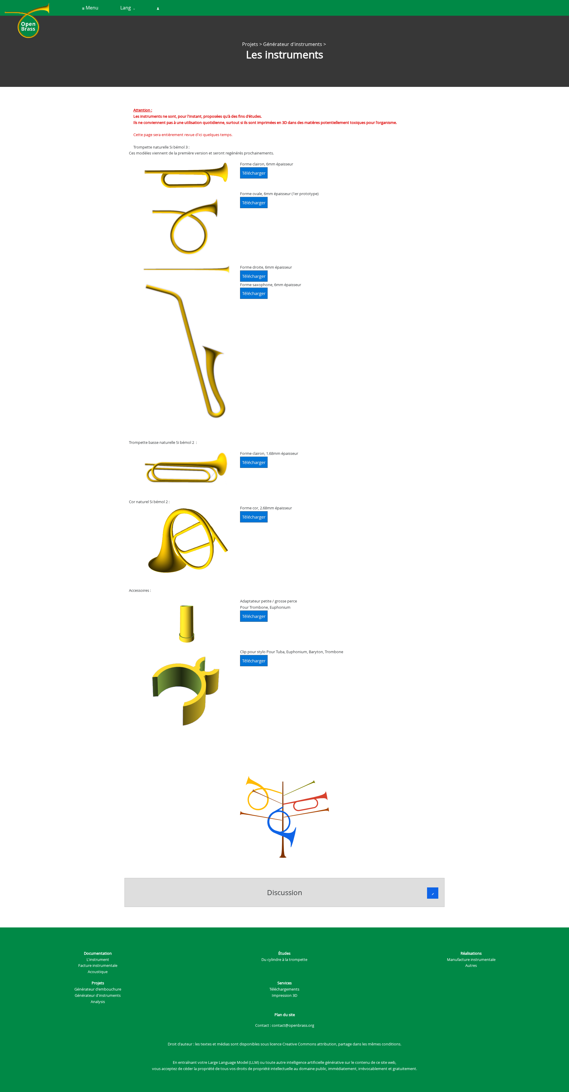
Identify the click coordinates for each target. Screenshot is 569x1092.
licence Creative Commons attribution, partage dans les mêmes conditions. (335, 1044)
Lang (126, 7)
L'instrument (98, 959)
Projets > (252, 44)
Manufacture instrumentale (471, 959)
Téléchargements (284, 989)
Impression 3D (284, 995)
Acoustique (98, 971)
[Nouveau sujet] (432, 893)
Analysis (98, 1001)
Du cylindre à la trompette (284, 959)
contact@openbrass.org (293, 1025)
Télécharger (254, 173)
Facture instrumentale (97, 965)
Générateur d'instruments (98, 995)
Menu (91, 7)
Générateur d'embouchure (97, 989)
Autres (471, 965)
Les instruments (284, 55)
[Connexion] (158, 8)
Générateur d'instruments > (295, 44)
